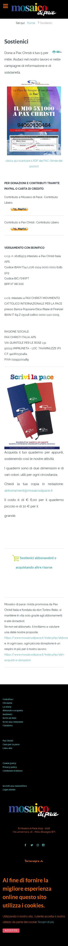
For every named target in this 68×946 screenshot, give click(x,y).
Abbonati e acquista (13, 711)
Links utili (7, 748)
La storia (7, 707)
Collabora (8, 726)
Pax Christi (8, 741)
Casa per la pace (11, 745)
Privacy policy (10, 767)
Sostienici (7, 715)
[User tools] (57, 52)
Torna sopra (32, 861)
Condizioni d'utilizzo (12, 771)
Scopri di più (46, 922)
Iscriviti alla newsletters (15, 786)
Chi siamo (7, 703)
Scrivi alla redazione (13, 722)
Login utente (9, 790)
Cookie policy (9, 763)
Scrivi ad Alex (9, 718)
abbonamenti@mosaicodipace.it (28, 491)
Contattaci (8, 699)
